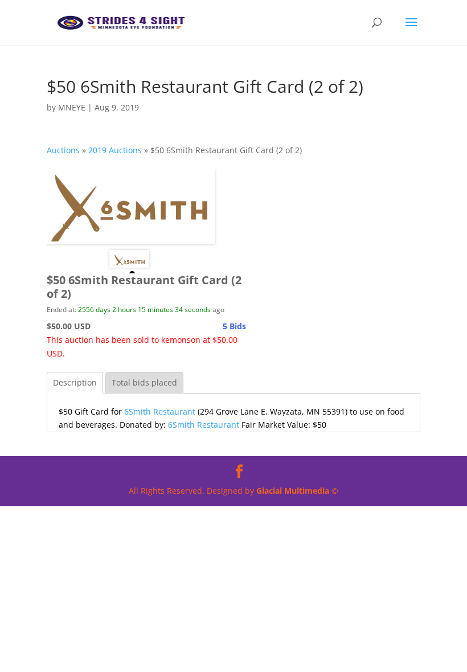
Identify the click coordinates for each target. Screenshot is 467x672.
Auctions (63, 150)
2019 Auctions (115, 150)
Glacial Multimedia (292, 490)
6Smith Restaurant (159, 411)
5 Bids (234, 326)
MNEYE (71, 107)
